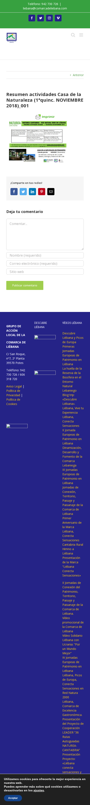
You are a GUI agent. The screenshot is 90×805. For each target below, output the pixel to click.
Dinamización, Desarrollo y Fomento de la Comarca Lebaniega (72, 456)
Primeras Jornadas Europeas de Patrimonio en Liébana (72, 355)
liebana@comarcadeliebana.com (45, 8)
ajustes (38, 790)
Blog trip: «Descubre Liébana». (69, 399)
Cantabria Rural (72, 545)
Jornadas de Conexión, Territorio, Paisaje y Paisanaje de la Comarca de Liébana (72, 500)
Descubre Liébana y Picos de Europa (73, 337)
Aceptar (13, 798)
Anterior (78, 75)
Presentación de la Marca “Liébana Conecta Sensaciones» (71, 566)
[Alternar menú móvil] (81, 35)
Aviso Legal (14, 386)
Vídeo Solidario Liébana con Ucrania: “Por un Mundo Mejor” (72, 644)
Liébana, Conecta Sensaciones (70, 421)
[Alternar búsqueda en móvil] (73, 35)
